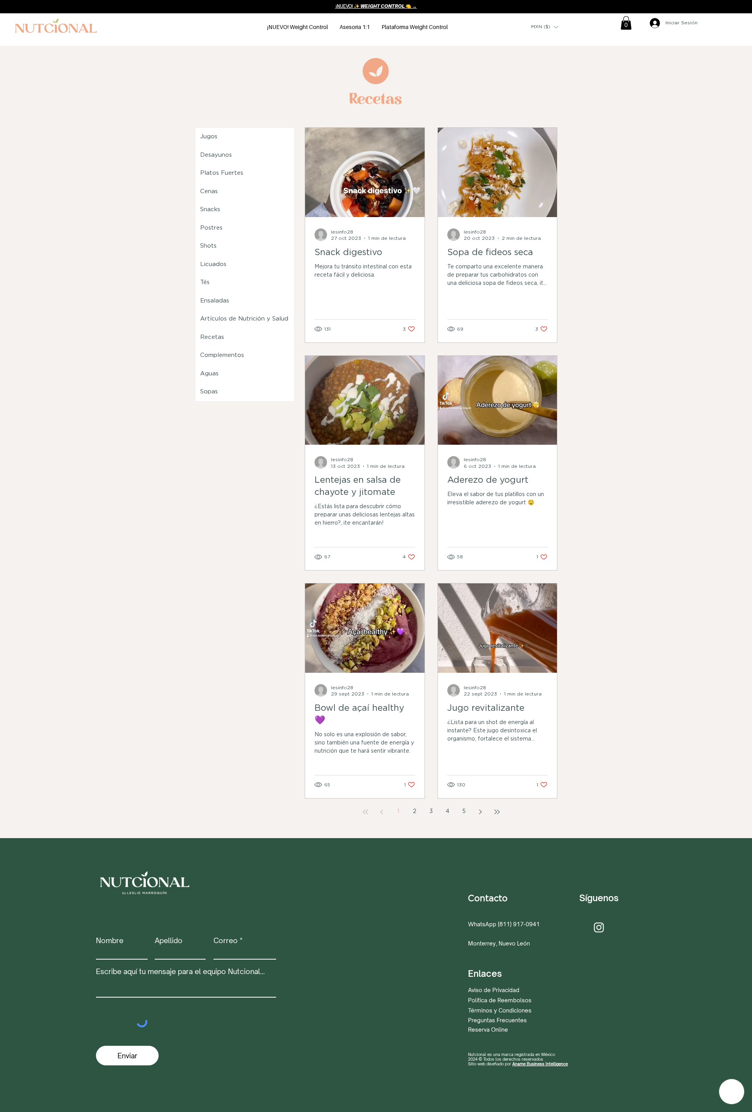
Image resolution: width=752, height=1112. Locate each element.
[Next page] (481, 812)
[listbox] (544, 27)
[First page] (365, 812)
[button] (544, 27)
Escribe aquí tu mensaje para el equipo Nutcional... (180, 971)
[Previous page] (382, 812)
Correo (225, 940)
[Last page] (497, 812)
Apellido (169, 940)
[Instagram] (599, 927)
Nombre (109, 940)
